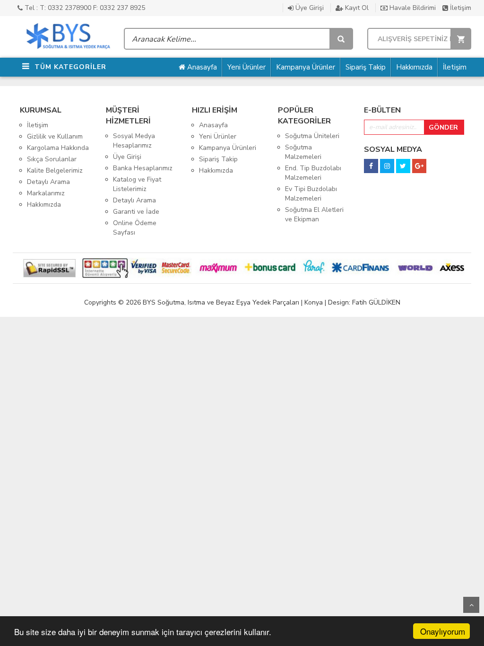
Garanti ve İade (136, 211)
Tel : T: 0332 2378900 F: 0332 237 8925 (84, 7)
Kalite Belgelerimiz (55, 170)
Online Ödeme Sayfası (134, 227)
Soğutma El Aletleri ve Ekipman (314, 214)
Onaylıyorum (442, 631)
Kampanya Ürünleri (227, 147)
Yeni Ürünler (246, 67)
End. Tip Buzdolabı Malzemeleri (313, 173)
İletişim (459, 7)
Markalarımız (46, 193)
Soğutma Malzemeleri (303, 152)
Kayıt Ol (356, 7)
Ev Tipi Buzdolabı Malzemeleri (311, 193)
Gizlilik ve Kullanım (55, 136)
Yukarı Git (471, 605)
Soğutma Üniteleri (312, 135)
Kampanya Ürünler (305, 67)
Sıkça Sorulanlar (52, 159)
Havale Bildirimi (412, 7)
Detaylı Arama (48, 181)
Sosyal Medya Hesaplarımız (134, 140)
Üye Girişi (309, 7)
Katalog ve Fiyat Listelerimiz (137, 184)
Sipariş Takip (366, 67)
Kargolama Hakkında (58, 147)
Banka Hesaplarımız (143, 168)
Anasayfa (201, 67)
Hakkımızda (414, 67)
